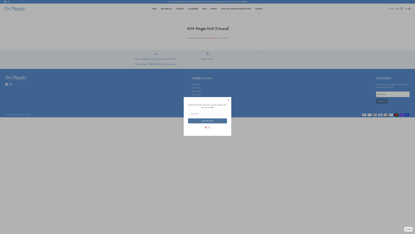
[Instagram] (209, 127)
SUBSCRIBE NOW (207, 121)
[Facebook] (206, 127)
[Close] (228, 99)
